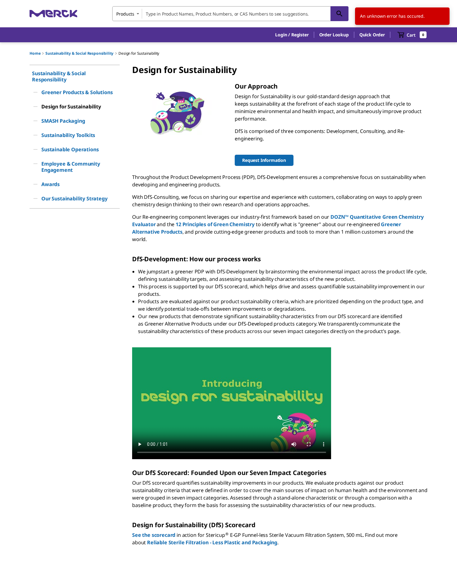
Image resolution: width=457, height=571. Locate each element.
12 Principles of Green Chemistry (215, 224)
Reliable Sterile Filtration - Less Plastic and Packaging (212, 542)
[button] (291, 35)
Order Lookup (334, 35)
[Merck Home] (53, 13)
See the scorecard (153, 535)
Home (35, 53)
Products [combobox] (125, 14)
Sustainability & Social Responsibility (79, 53)
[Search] (339, 13)
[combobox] (230, 13)
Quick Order (372, 35)
